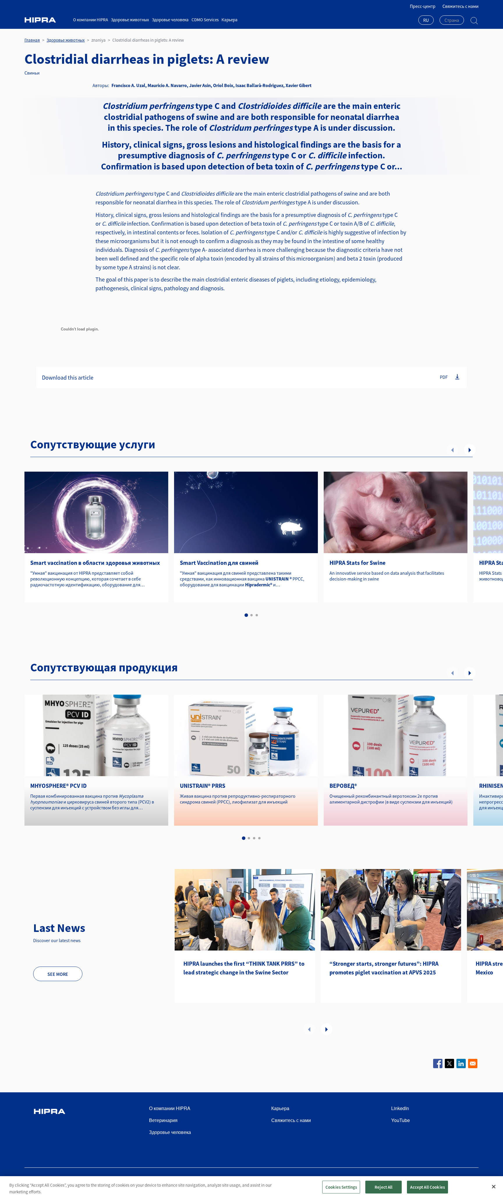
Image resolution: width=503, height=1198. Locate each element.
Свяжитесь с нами (460, 6)
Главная (32, 40)
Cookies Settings (341, 1187)
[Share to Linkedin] (461, 1063)
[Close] (493, 1186)
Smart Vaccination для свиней (219, 562)
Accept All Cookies (427, 1187)
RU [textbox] (426, 20)
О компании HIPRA (90, 19)
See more (57, 974)
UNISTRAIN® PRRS (202, 785)
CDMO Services (205, 19)
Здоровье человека (170, 19)
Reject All (384, 1187)
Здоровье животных (130, 19)
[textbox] (452, 20)
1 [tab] (246, 615)
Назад (452, 450)
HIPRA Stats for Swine (357, 562)
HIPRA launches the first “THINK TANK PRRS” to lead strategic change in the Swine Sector (243, 968)
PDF (444, 377)
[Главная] (46, 20)
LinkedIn (400, 1108)
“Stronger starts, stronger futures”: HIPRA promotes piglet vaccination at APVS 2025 (384, 968)
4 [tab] (259, 838)
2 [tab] (251, 615)
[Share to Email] (472, 1063)
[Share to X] (449, 1063)
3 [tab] (257, 615)
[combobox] (426, 20)
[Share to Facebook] (437, 1063)
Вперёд (470, 450)
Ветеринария (163, 1120)
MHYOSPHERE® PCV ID (58, 785)
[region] (251, 1187)
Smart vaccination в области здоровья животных (95, 562)
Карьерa (230, 19)
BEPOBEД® (343, 785)
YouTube (400, 1120)
